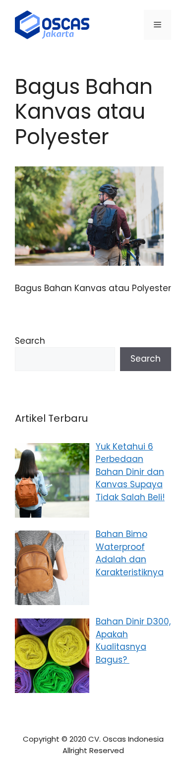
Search (30, 341)
